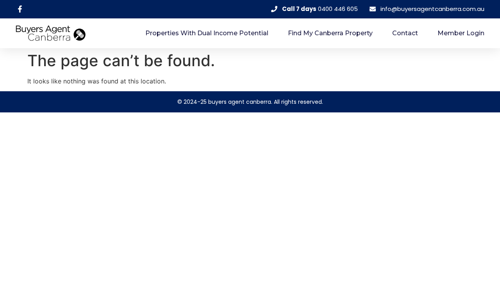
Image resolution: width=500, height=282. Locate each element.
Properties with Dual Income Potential (206, 33)
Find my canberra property (330, 33)
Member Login (461, 33)
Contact (405, 33)
